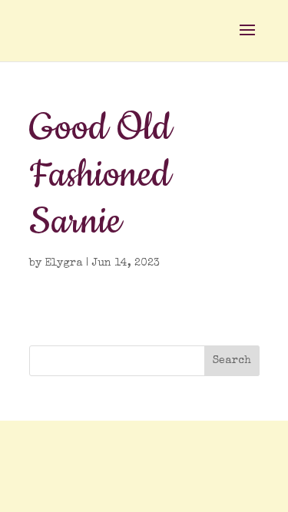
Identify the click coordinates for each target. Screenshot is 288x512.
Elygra (64, 263)
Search (232, 360)
